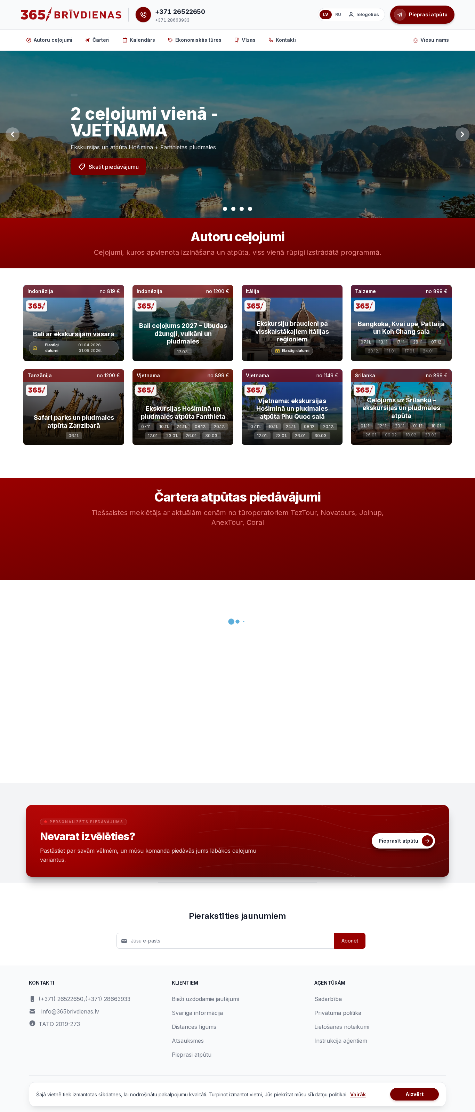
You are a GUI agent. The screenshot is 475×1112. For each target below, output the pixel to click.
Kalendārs (142, 40)
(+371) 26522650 (61, 998)
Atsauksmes (188, 1040)
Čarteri (101, 40)
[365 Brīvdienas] (71, 14)
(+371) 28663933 (107, 998)
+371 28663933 (172, 20)
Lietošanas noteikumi (341, 1026)
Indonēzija (40, 291)
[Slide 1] (225, 209)
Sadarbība (328, 998)
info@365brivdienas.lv (70, 1011)
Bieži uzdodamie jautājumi (205, 998)
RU (338, 14)
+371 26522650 (180, 11)
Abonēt (349, 941)
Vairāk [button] (358, 1094)
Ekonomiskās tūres (198, 40)
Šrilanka (365, 375)
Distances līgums (194, 1026)
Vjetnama (148, 375)
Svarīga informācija (197, 1012)
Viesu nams (434, 40)
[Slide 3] (242, 209)
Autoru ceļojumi (53, 40)
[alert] (74, 95)
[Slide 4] (250, 209)
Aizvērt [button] (414, 1094)
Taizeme (365, 291)
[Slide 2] (233, 209)
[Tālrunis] (143, 14)
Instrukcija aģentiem (340, 1040)
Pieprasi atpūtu (191, 1054)
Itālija (252, 291)
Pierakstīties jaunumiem (237, 916)
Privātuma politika (337, 1012)
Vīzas (249, 40)
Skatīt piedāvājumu (114, 166)
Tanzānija (39, 375)
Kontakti (286, 40)
